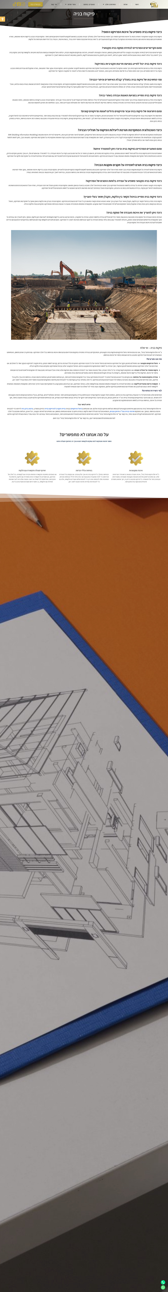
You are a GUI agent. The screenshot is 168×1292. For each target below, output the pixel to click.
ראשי (137, 4)
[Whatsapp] (163, 1287)
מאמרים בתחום (89, 4)
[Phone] (163, 1282)
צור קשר (54, 4)
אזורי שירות (72, 4)
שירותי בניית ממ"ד (127, 411)
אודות (125, 4)
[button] (2, 19)
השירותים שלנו (110, 4)
